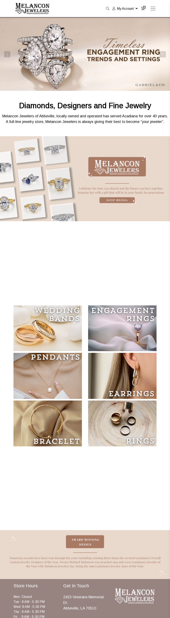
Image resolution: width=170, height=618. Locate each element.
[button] (7, 54)
